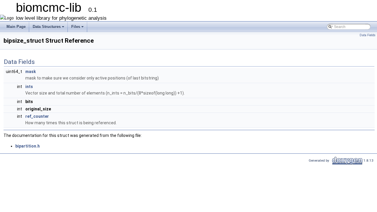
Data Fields (368, 35)
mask (30, 71)
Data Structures (49, 28)
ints (29, 86)
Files (78, 28)
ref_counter (37, 116)
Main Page (16, 26)
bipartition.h (27, 146)
